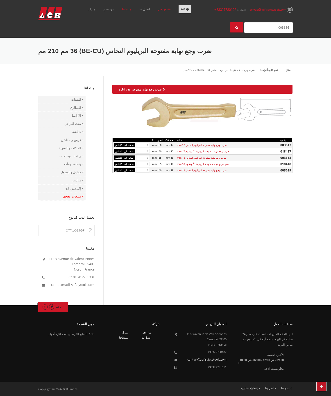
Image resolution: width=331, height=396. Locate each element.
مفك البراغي (72, 123)
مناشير (76, 180)
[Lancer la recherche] (236, 27)
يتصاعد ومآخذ (72, 164)
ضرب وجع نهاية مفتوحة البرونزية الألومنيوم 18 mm (203, 164)
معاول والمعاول (71, 172)
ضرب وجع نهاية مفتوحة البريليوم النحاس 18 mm (202, 157)
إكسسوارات (73, 188)
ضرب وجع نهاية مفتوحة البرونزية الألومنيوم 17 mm (203, 151)
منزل (91, 9)
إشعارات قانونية (249, 388)
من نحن (108, 9)
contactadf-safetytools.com (268, 10)
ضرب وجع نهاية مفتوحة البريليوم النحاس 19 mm (202, 170)
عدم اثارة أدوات (270, 70)
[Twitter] (51, 306)
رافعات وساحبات (70, 156)
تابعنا (58, 306)
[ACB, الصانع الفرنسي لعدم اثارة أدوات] (50, 13)
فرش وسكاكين (71, 140)
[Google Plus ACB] (45, 306)
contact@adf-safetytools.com (73, 285)
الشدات (76, 99)
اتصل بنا (144, 9)
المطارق (75, 107)
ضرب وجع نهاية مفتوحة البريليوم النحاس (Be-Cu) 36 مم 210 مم (219, 70)
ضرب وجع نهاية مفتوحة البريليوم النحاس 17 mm (202, 145)
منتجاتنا (126, 9)
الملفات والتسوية (70, 148)
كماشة (76, 132)
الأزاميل (76, 115)
